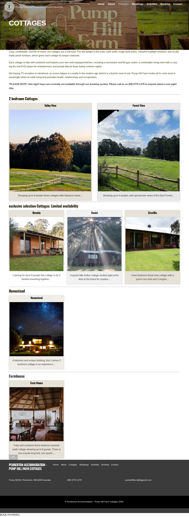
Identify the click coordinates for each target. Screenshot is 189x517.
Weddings (137, 4)
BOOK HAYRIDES (10, 515)
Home (101, 4)
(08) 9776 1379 (74, 480)
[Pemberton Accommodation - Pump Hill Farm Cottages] (9, 10)
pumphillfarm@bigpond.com (138, 480)
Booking (165, 4)
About (111, 4)
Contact (177, 4)
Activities (152, 4)
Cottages (123, 4)
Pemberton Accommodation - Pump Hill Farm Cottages (92, 502)
